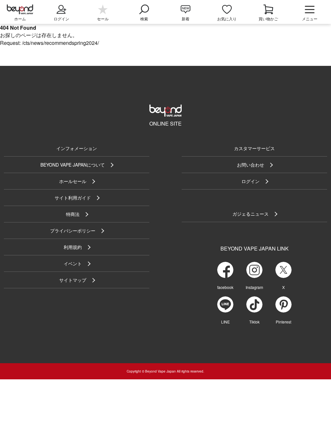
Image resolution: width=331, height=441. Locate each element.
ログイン (250, 181)
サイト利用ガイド (73, 197)
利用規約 (73, 247)
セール (103, 18)
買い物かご (268, 18)
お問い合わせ (250, 164)
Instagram (254, 287)
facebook (225, 287)
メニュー (309, 18)
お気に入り (227, 18)
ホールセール (72, 181)
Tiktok (254, 321)
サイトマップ (72, 280)
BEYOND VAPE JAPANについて (72, 164)
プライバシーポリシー (72, 230)
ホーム (20, 18)
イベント (73, 263)
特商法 (73, 214)
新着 (185, 18)
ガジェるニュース (250, 213)
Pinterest (283, 321)
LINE (225, 321)
